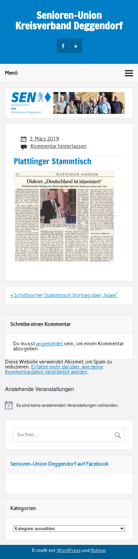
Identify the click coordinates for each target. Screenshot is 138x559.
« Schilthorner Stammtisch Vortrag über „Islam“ (64, 295)
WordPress (69, 550)
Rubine (98, 550)
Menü (11, 73)
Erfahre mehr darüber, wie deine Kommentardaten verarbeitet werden (54, 369)
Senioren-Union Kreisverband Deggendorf (69, 20)
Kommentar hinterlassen (58, 146)
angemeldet (49, 344)
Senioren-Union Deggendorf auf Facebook (59, 464)
